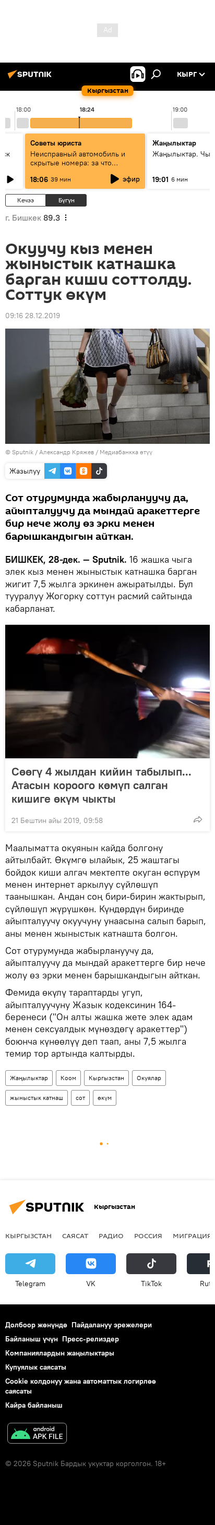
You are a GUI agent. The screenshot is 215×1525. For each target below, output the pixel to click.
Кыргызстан (106, 1078)
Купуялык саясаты (35, 1367)
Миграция (192, 1235)
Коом (68, 1078)
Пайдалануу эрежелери (111, 1324)
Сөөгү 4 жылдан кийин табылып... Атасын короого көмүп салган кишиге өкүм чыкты (101, 785)
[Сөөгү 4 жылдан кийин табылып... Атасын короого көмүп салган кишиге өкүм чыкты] (107, 691)
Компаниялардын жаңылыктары (59, 1353)
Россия (148, 1235)
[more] (197, 819)
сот (80, 1098)
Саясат (75, 1235)
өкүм (105, 1098)
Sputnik (22, 452)
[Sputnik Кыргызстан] (31, 78)
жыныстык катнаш (36, 1098)
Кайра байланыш (34, 1405)
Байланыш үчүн (31, 1339)
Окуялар (149, 1078)
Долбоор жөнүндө (36, 1324)
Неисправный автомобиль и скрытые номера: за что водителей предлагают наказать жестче (84, 167)
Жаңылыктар (29, 1078)
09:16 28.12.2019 (32, 315)
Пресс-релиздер (90, 1339)
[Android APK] (37, 1434)
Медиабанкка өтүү (126, 452)
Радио (111, 1235)
